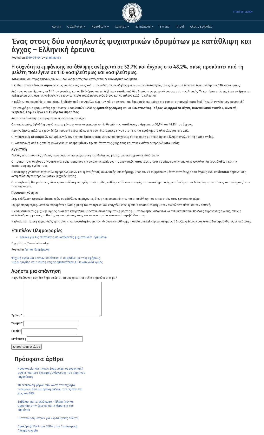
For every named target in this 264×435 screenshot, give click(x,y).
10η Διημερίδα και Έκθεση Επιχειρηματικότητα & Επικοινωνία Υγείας (57, 262)
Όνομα (16, 323)
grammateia (53, 57)
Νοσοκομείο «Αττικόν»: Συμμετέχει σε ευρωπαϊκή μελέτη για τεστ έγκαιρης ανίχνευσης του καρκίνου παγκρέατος (51, 373)
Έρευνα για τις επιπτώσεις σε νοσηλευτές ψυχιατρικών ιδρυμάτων (63, 237)
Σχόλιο (16, 315)
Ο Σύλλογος (75, 26)
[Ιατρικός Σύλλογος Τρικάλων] (132, 11)
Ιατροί (180, 26)
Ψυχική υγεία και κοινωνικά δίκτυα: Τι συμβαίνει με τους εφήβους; (55, 258)
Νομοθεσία (99, 26)
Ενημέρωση (143, 26)
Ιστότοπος (18, 339)
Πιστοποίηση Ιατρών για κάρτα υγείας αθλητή (48, 418)
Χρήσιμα (121, 26)
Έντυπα (164, 26)
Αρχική (56, 26)
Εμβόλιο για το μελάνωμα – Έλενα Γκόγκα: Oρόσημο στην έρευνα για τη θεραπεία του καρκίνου (46, 406)
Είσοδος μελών (243, 12)
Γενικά (29, 249)
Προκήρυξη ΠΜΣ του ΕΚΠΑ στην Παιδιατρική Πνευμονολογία (47, 428)
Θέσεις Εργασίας (201, 26)
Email (16, 331)
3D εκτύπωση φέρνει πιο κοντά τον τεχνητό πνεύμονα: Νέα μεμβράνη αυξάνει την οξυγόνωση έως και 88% (50, 389)
